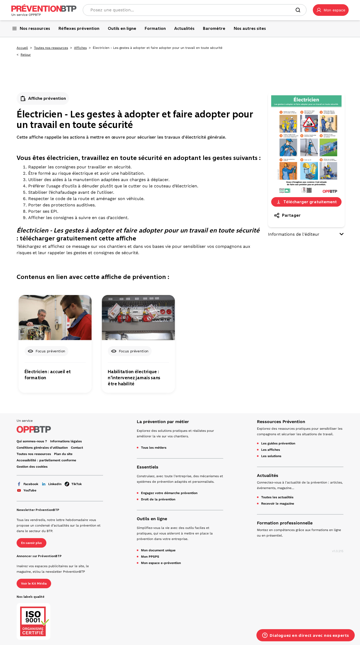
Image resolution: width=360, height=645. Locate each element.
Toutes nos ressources (51, 47)
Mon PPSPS (150, 556)
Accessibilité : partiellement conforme (46, 460)
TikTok (76, 484)
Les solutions (271, 456)
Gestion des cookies (32, 466)
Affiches (80, 47)
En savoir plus (31, 542)
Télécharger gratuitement (310, 202)
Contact (77, 447)
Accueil (22, 47)
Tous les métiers (153, 447)
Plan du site (63, 454)
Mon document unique (158, 550)
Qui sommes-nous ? (32, 441)
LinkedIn (54, 484)
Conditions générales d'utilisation (42, 447)
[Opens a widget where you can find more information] (305, 635)
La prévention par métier (163, 421)
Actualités (267, 475)
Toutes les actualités (277, 497)
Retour (26, 54)
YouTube (29, 490)
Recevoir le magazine (277, 503)
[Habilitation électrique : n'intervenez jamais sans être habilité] (138, 317)
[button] (331, 10)
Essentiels (147, 466)
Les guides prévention (278, 443)
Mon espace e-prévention (161, 563)
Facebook (30, 484)
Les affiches (270, 450)
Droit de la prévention (158, 499)
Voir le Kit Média (34, 583)
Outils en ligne (152, 518)
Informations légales (66, 441)
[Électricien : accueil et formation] (54, 317)
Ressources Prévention (281, 421)
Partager (291, 215)
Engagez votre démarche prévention (169, 493)
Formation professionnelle (285, 522)
